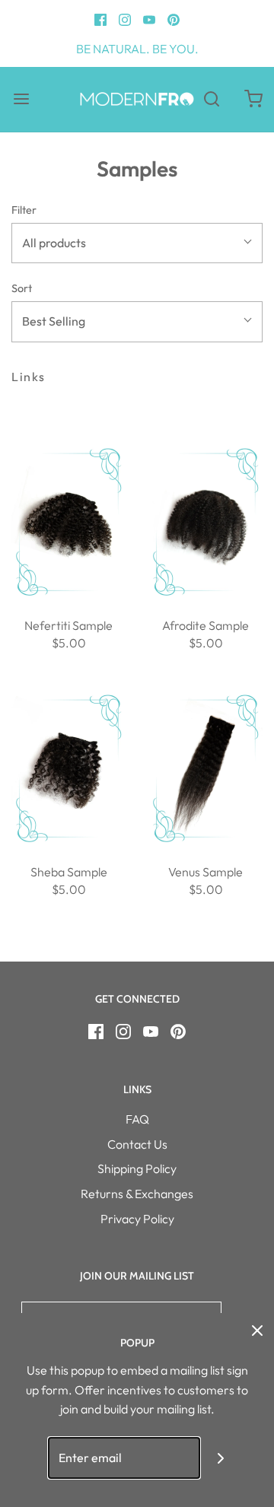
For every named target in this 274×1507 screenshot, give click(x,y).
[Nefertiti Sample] (68, 522)
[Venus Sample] (205, 768)
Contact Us (137, 1144)
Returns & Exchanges (137, 1193)
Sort (21, 288)
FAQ (137, 1119)
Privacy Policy (137, 1218)
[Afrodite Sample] (205, 522)
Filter (24, 210)
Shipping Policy (137, 1168)
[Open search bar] (211, 99)
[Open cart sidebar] (253, 99)
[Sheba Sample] (68, 768)
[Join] (221, 1458)
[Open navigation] (21, 99)
